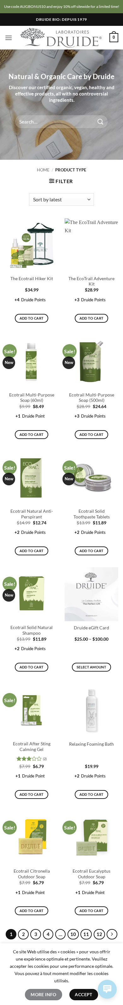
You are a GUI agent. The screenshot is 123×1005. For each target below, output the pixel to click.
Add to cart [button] (32, 318)
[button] (8, 37)
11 (86, 934)
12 (99, 934)
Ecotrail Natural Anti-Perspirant (31, 514)
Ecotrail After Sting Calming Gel (31, 746)
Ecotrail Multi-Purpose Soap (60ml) (31, 397)
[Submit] (100, 121)
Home (43, 169)
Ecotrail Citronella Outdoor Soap (32, 874)
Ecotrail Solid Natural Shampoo (31, 630)
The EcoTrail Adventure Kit (91, 281)
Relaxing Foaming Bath (91, 744)
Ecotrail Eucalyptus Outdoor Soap (91, 874)
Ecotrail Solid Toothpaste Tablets (91, 514)
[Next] (112, 934)
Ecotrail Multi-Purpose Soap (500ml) (91, 397)
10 (73, 934)
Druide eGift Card (91, 627)
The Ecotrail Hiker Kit (31, 278)
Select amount (91, 667)
